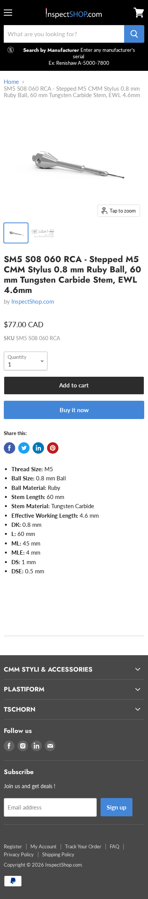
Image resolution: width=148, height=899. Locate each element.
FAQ (114, 846)
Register (13, 846)
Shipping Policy (58, 854)
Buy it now (74, 409)
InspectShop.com (32, 301)
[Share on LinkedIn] (38, 448)
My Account (43, 846)
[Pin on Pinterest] (52, 448)
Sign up (116, 807)
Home (11, 81)
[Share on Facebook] (9, 448)
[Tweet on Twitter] (24, 448)
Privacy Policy (19, 854)
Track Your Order (83, 846)
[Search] (134, 34)
